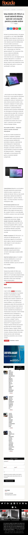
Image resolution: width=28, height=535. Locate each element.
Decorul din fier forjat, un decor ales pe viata (10, 519)
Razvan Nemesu (4, 516)
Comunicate (12, 340)
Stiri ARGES (14, 523)
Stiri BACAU (20, 523)
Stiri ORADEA (10, 528)
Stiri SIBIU (15, 528)
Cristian (11, 427)
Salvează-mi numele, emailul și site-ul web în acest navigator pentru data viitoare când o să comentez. (13, 476)
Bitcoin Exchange (9, 493)
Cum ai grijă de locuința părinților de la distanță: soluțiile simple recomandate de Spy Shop (12, 420)
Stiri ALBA (5, 523)
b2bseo (11, 409)
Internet (17, 340)
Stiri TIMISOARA (21, 528)
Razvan (16, 23)
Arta (4, 510)
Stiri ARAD (10, 523)
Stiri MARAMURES (18, 526)
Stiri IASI (9, 526)
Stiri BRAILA (11, 529)
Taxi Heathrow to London (10, 494)
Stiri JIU (12, 526)
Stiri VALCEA (6, 529)
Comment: (6, 461)
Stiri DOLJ (20, 524)
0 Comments (20, 9)
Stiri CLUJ (16, 524)
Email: (15, 467)
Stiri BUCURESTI (10, 524)
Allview (13, 291)
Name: (5, 467)
